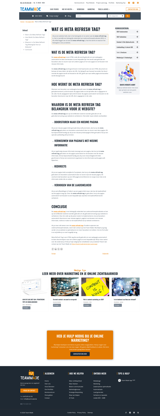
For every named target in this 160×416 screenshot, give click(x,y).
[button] (29, 391)
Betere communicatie (76, 387)
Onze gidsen (49, 395)
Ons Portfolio (49, 389)
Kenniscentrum (79, 3)
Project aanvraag (101, 3)
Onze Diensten (49, 387)
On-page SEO (30, 22)
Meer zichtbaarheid (75, 381)
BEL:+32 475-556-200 (25, 3)
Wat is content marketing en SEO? (93, 299)
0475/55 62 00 (28, 396)
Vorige (54, 253)
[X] (58, 249)
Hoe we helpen (76, 373)
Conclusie (28, 50)
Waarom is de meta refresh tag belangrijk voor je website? (35, 44)
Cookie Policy (71, 412)
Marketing (91, 9)
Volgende (105, 253)
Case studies (54, 9)
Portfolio (111, 3)
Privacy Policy (81, 412)
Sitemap (90, 412)
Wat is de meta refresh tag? (35, 35)
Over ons (47, 384)
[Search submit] (127, 16)
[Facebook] (129, 3)
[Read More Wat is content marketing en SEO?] (95, 287)
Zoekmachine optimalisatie (102, 387)
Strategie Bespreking (76, 392)
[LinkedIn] (55, 249)
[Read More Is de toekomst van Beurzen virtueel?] (126, 287)
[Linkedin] (138, 3)
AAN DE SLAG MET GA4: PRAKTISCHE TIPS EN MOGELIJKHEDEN (33, 300)
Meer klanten (73, 384)
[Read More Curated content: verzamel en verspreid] (65, 287)
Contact (47, 398)
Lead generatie (98, 392)
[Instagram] (133, 3)
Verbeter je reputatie (100, 395)
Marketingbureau (74, 389)
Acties (121, 302)
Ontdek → (26, 308)
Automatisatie (97, 389)
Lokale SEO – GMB (99, 398)
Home (22, 22)
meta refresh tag (59, 57)
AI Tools (71, 398)
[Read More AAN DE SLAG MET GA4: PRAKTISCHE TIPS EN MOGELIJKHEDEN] (34, 287)
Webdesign (80, 9)
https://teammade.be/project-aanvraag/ (84, 244)
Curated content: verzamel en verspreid (65, 299)
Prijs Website (90, 3)
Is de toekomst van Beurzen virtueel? (125, 299)
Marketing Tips (121, 3)
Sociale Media (57, 302)
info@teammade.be (30, 399)
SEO (23, 304)
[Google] (138, 412)
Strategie (85, 302)
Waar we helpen (74, 395)
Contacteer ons (133, 9)
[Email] (61, 249)
